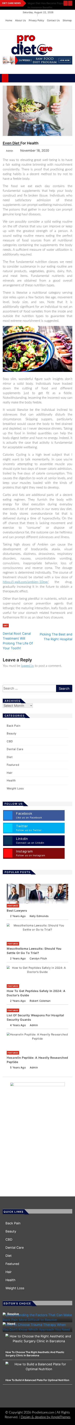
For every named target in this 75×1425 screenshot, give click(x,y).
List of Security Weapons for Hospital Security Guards (35, 1017)
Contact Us (53, 20)
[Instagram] (63, 25)
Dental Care (15, 749)
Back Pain (13, 725)
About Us (20, 20)
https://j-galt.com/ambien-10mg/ (26, 582)
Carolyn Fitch (38, 958)
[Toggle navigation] (13, 78)
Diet (6, 625)
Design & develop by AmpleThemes (45, 1417)
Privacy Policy (36, 20)
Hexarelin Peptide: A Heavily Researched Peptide (37, 1060)
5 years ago (18, 1067)
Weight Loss (15, 788)
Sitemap (67, 20)
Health (11, 780)
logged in (27, 666)
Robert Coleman (40, 1000)
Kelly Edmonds (39, 916)
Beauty (11, 733)
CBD (10, 741)
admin (34, 1025)
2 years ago (17, 916)
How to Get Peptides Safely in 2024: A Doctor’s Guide (36, 993)
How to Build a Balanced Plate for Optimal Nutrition (37, 1380)
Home (8, 20)
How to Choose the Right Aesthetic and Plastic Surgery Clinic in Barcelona (34, 1354)
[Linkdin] (69, 25)
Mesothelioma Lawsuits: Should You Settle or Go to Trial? (34, 951)
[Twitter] (58, 25)
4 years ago (18, 1025)
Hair (10, 772)
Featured (13, 764)
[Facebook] (52, 25)
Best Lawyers (17, 910)
